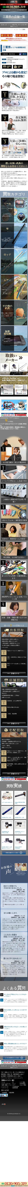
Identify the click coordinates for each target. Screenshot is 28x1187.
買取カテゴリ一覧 (9, 1072)
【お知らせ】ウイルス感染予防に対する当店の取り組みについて (14, 25)
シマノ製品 (22, 1082)
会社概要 (3, 1076)
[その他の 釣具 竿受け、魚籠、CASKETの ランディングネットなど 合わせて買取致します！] (14, 301)
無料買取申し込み (18, 1074)
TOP (2, 1072)
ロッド (14, 1083)
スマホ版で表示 (20, 10)
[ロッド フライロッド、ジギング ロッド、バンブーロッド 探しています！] (14, 249)
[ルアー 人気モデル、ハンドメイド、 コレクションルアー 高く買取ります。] (14, 275)
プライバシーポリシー (7, 1078)
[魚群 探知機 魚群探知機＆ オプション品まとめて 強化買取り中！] (14, 326)
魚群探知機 (15, 1087)
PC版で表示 (7, 10)
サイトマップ (18, 1078)
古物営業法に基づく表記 (13, 1076)
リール (7, 203)
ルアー (14, 1085)
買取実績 (3, 1074)
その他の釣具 (15, 1086)
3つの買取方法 (20, 1072)
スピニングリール (5, 205)
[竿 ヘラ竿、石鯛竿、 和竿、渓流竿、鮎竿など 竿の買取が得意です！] (14, 224)
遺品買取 (11, 1092)
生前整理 (4, 1092)
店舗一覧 (9, 1074)
